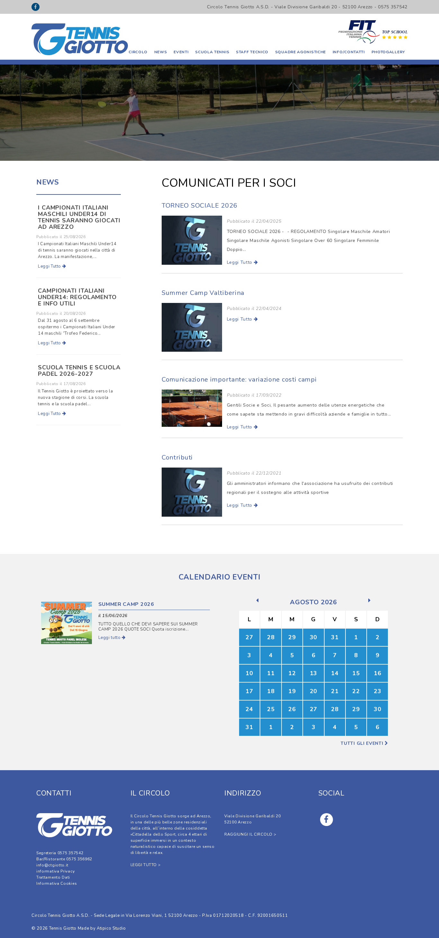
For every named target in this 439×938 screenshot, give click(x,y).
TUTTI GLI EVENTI (363, 743)
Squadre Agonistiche (300, 52)
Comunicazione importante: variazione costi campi (239, 379)
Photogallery (388, 52)
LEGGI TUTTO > (145, 864)
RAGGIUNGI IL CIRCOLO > (250, 834)
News (160, 52)
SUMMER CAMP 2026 (126, 604)
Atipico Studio (111, 928)
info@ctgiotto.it (52, 865)
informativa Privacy (55, 871)
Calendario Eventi (220, 577)
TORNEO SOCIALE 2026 (199, 205)
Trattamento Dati (53, 877)
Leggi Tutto (240, 262)
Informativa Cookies (56, 883)
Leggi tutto (110, 638)
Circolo (138, 52)
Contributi (177, 457)
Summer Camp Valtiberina (203, 292)
